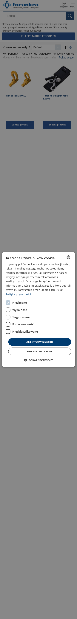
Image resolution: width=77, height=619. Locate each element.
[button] (38, 360)
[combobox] (68, 257)
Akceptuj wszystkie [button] (39, 341)
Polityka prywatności (18, 294)
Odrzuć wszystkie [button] (39, 351)
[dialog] (38, 309)
